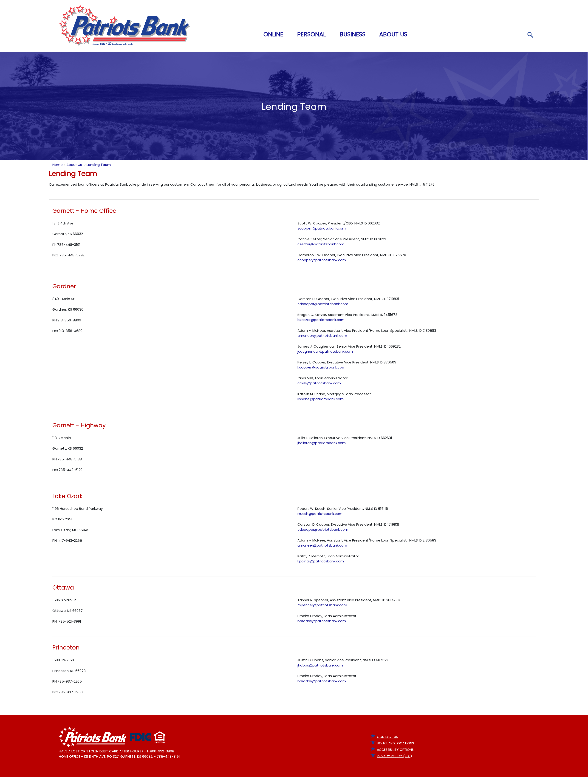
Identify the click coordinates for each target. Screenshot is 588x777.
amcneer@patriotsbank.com (322, 335)
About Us (393, 34)
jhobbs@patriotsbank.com (320, 665)
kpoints (303, 561)
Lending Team (99, 164)
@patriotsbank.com (327, 561)
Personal (311, 34)
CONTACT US (387, 736)
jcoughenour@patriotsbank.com (325, 351)
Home (57, 164)
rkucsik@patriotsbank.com (319, 513)
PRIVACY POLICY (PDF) (394, 756)
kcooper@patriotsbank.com (321, 367)
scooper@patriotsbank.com (321, 228)
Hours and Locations (395, 743)
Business (352, 34)
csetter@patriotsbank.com (320, 244)
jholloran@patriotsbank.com (321, 442)
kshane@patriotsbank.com (320, 399)
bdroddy (304, 620)
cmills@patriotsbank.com (319, 383)
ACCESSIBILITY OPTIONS (395, 749)
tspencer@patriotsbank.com (322, 605)
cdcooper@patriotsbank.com (322, 303)
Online (273, 34)
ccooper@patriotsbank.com (321, 260)
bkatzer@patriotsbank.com (321, 319)
